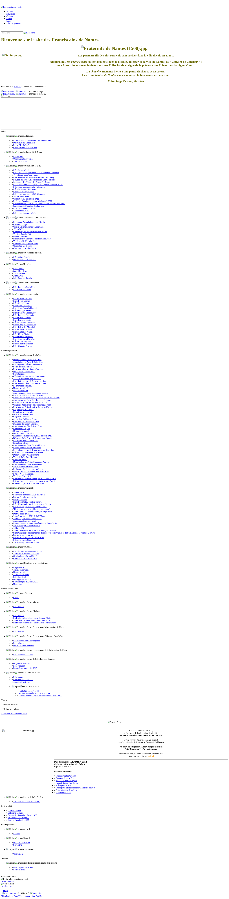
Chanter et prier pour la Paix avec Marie (30, 231)
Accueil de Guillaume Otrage (25, 419)
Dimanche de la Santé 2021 (24, 260)
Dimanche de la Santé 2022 (24, 433)
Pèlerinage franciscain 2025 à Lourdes (29, 495)
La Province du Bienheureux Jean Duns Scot (32, 140)
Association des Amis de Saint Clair (28, 362)
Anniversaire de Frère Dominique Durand (30, 393)
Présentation (18, 156)
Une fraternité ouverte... (23, 159)
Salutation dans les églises (66, 780)
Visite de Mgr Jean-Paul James (26, 542)
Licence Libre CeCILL (33, 896)
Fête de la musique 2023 (23, 192)
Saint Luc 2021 (19, 577)
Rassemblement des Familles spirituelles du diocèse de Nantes (39, 203)
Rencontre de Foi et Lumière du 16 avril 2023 (32, 407)
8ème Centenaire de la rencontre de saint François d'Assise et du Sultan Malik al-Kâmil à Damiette (54, 533)
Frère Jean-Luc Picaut (22, 306)
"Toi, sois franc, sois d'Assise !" (26, 801)
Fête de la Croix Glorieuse (24, 540)
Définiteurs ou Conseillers (24, 143)
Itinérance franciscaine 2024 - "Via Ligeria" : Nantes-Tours (38, 184)
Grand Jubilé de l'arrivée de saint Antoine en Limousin (36, 172)
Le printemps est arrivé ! (23, 409)
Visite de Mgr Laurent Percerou (26, 526)
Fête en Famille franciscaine (25, 497)
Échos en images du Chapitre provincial (30, 506)
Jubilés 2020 (18, 528)
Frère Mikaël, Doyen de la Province (28, 452)
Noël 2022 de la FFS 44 (23, 414)
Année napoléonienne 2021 (24, 521)
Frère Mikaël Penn (21, 303)
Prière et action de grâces (66, 790)
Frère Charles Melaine (22, 298)
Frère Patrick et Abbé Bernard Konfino (29, 381)
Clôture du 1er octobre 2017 (25, 558)
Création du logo (20, 224)
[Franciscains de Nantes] (11, 7)
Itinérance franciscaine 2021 (25, 208)
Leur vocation (19, 666)
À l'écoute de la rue (21, 211)
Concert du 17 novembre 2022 (26, 199)
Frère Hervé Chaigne (22, 334)
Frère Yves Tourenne (22, 289)
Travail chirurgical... (21, 570)
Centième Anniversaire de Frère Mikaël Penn (32, 405)
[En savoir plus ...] (36, 893)
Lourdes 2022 (19, 870)
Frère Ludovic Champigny (24, 313)
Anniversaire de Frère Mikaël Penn (27, 464)
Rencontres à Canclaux (23, 679)
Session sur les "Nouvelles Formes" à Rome (31, 182)
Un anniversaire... (20, 572)
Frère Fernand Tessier (22, 320)
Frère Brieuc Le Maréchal (24, 327)
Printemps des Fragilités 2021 (25, 243)
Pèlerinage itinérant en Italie (24, 213)
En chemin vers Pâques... (18, 817)
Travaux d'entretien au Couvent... (27, 379)
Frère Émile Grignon (22, 341)
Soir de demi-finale (21, 196)
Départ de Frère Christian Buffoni (27, 359)
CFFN (16, 597)
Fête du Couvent (20, 499)
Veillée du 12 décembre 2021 (25, 241)
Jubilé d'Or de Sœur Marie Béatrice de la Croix (33, 620)
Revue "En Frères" (21, 145)
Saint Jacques (19, 374)
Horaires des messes (21, 842)
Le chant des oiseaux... (22, 386)
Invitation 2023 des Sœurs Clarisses (28, 395)
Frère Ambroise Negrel (22, 332)
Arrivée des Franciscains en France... (28, 551)
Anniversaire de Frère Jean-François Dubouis (32, 400)
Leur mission (18, 606)
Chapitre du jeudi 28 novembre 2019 (28, 483)
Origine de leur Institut (22, 663)
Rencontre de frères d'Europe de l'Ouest (30, 383)
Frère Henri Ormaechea (23, 336)
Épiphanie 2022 (20, 567)
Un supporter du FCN (22, 579)
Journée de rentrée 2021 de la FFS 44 (29, 516)
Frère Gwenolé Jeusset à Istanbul (27, 448)
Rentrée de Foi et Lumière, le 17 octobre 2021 (32, 436)
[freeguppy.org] (9, 893)
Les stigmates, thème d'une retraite (27, 364)
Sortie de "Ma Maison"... (23, 367)
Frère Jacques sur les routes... (25, 189)
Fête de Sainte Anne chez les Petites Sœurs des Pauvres (36, 398)
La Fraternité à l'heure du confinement (29, 469)
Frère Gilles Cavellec (22, 257)
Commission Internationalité (25, 147)
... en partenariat (20, 161)
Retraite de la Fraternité (23, 412)
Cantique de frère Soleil (66, 778)
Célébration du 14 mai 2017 (25, 556)
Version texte (6, 886)
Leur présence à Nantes (23, 654)
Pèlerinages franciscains (23, 867)
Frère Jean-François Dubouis (25, 308)
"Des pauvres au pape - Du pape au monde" (31, 509)
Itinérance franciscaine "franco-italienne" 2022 (32, 201)
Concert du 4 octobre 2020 (24, 248)
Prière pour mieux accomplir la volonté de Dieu (75, 788)
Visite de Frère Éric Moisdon (25, 457)
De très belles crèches (22, 514)
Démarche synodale (21, 431)
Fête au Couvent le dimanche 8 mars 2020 (31, 471)
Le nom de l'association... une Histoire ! (29, 222)
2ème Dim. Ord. (20, 271)
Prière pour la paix (63, 785)
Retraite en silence (20, 443)
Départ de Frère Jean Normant (26, 455)
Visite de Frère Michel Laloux (25, 467)
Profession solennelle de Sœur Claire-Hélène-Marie (34, 623)
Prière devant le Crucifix (66, 776)
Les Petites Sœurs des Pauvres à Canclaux (31, 402)
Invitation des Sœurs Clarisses (25, 424)
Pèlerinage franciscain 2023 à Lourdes (29, 194)
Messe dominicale (20, 390)
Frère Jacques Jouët (21, 170)
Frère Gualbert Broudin (23, 344)
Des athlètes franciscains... (24, 371)
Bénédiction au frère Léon (67, 783)
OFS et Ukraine (14, 810)
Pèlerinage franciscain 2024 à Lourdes (29, 187)
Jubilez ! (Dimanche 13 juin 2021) (27, 518)
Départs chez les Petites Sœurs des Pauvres (31, 462)
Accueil (17, 87)
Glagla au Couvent (21, 417)
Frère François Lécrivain (23, 315)
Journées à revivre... (21, 682)
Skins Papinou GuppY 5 (12, 896)
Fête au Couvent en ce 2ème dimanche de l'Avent (34, 481)
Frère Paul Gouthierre (22, 317)
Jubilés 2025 (18, 492)
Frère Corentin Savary (22, 346)
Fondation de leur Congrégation (26, 641)
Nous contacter (7, 881)
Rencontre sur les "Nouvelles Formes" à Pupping (33, 177)
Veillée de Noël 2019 (22, 476)
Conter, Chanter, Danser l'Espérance (28, 227)
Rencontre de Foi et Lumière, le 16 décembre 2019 (34, 478)
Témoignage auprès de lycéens (26, 175)
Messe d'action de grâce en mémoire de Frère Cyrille (35, 523)
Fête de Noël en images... (23, 474)
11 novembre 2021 (21, 574)
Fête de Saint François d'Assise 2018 (28, 537)
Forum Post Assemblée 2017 (25, 668)
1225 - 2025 (18, 229)
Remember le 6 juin (21, 428)
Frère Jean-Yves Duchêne (24, 339)
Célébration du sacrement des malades (29, 376)
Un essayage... (19, 584)
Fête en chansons (20, 236)
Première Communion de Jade (25, 440)
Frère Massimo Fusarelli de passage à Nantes (32, 504)
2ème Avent (18, 276)
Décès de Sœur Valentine (23, 645)
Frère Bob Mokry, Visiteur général (27, 502)
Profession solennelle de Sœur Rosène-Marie (32, 618)
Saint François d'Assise (23, 278)
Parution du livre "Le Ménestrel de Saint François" (34, 180)
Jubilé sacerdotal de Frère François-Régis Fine (32, 511)
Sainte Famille (19, 273)
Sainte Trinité (18, 268)
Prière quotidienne (63, 792)
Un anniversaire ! (20, 388)
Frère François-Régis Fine (24, 287)
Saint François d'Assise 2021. (25, 582)
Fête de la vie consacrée (23, 535)
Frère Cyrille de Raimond (24, 322)
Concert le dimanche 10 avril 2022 (22, 815)
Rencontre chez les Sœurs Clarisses (28, 369)
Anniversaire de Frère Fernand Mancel (29, 445)
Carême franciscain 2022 (18, 820)
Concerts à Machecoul (22, 246)
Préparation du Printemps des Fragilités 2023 (32, 239)
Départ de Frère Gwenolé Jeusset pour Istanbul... (33, 438)
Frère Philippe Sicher (22, 310)
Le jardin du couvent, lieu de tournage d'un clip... (33, 450)
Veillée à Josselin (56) (22, 234)
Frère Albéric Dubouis (22, 329)
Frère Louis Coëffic (21, 301)
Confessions (18, 854)
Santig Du (17, 845)
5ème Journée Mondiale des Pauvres (28, 206)
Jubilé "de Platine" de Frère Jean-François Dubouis (34, 530)
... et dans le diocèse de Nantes (26, 554)
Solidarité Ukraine (15, 813)
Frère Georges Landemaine (24, 325)
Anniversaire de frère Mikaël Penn (27, 426)
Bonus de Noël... (20, 459)
